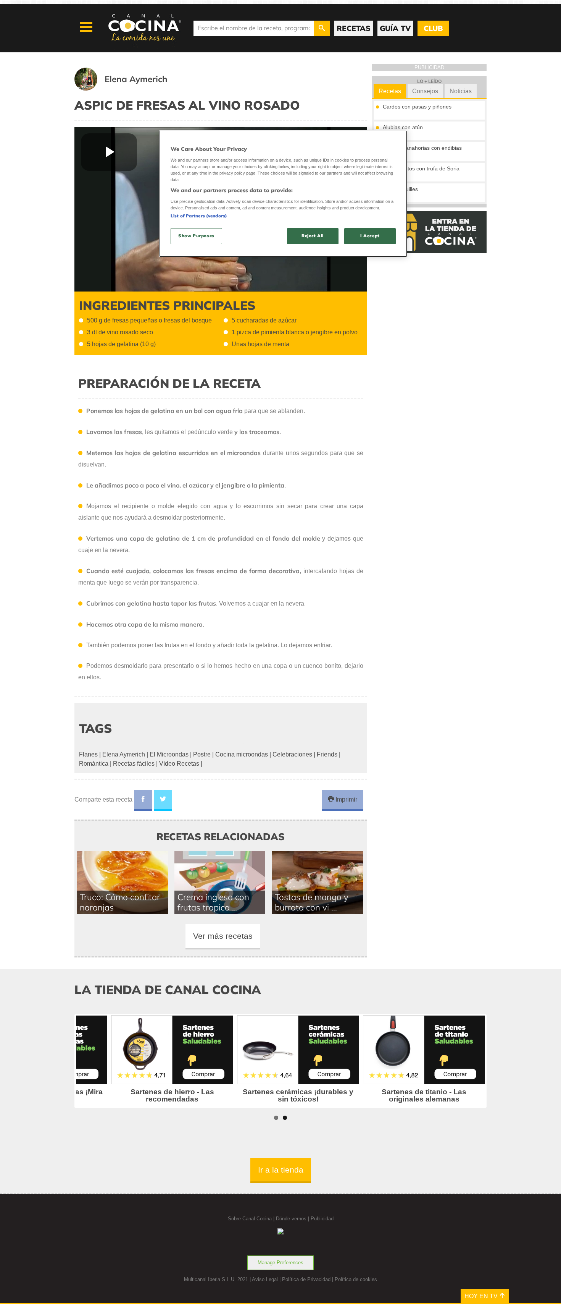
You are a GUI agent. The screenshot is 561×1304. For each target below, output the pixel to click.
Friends (327, 754)
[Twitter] (163, 800)
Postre (202, 754)
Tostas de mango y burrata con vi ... (311, 902)
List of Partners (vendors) (199, 216)
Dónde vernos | (293, 1218)
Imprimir (345, 799)
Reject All (312, 235)
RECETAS (354, 28)
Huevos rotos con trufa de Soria (421, 168)
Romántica (93, 763)
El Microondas (169, 754)
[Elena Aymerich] (130, 88)
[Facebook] (143, 800)
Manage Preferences (280, 1262)
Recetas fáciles (134, 763)
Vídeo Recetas (179, 763)
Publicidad (322, 1218)
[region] (283, 193)
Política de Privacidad (306, 1279)
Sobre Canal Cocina (250, 1218)
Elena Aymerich (123, 754)
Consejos (425, 91)
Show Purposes (196, 235)
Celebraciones (292, 754)
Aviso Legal (265, 1279)
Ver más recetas (223, 935)
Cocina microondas (241, 754)
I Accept (370, 235)
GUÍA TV (395, 28)
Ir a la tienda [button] (280, 1169)
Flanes (88, 754)
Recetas (390, 91)
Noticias (461, 91)
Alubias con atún (403, 127)
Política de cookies (356, 1279)
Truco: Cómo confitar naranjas (120, 902)
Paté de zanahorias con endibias (422, 148)
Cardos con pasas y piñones (417, 107)
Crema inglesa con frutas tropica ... (213, 902)
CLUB (433, 28)
